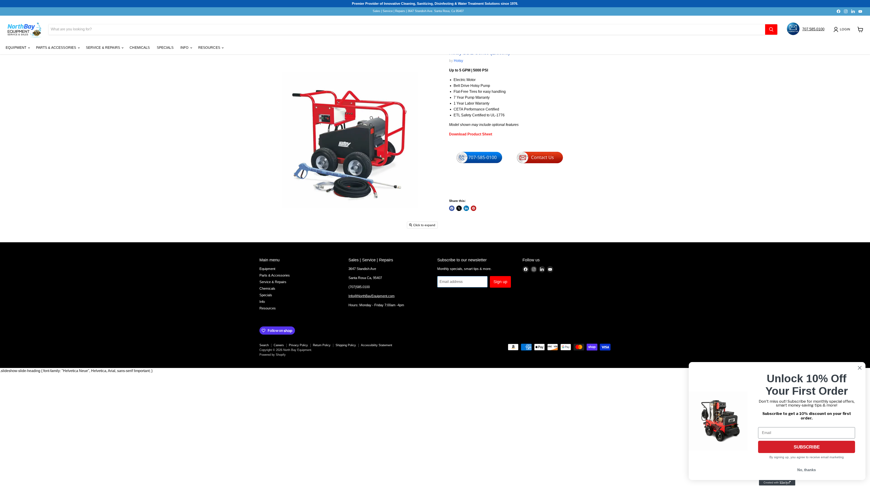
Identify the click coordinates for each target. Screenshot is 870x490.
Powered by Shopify (272, 354)
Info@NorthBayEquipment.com (371, 296)
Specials (165, 47)
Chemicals (140, 47)
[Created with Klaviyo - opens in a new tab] (777, 482)
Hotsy (458, 61)
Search (264, 345)
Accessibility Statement (376, 345)
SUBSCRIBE (807, 446)
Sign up (500, 281)
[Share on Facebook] (451, 208)
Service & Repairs (103, 47)
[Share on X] (459, 208)
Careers (279, 345)
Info (185, 47)
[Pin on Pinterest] (473, 208)
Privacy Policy (298, 345)
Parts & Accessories (56, 47)
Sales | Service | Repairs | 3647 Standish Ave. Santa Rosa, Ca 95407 (418, 11)
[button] (843, 29)
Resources (209, 47)
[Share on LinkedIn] (466, 208)
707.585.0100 (813, 29)
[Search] (771, 29)
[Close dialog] (860, 368)
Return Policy (322, 345)
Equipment (16, 47)
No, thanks (806, 470)
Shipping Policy (346, 345)
